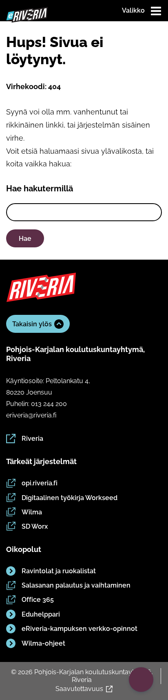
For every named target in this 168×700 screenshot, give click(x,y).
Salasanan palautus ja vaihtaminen (76, 585)
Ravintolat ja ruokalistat (59, 571)
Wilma (32, 512)
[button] (141, 679)
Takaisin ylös (32, 324)
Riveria (32, 438)
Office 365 (38, 600)
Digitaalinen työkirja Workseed (69, 498)
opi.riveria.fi (39, 483)
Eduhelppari (41, 614)
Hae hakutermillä (39, 188)
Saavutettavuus (79, 689)
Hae (25, 238)
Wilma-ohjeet (43, 643)
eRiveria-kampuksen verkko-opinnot (79, 629)
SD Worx (35, 526)
